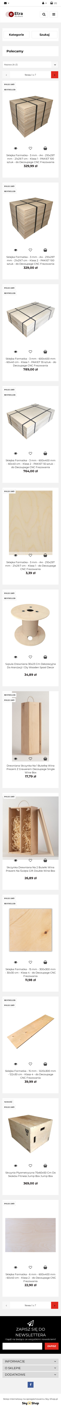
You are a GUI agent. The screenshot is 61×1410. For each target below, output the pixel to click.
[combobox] (30, 64)
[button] (30, 1362)
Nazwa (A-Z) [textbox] (11, 64)
